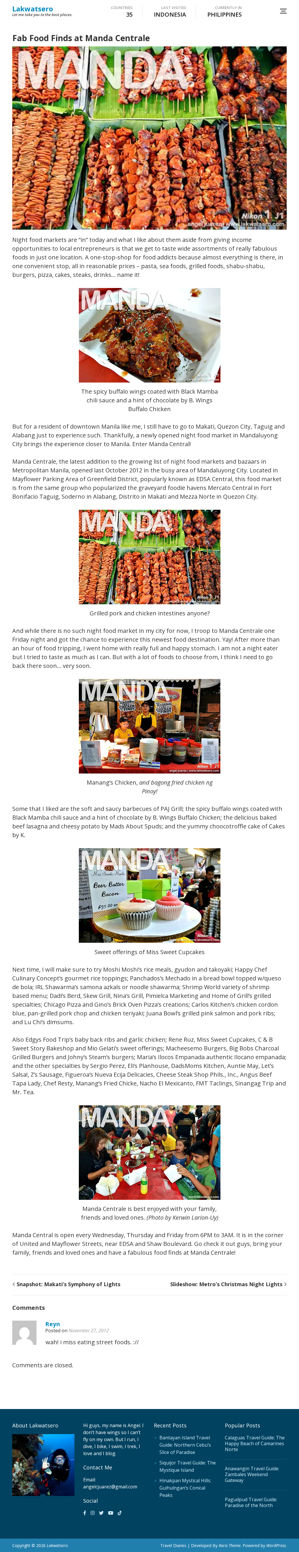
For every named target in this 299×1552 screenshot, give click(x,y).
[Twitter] (101, 1513)
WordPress (276, 1545)
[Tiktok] (120, 1513)
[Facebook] (84, 1513)
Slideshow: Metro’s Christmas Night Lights (226, 1284)
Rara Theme (230, 1545)
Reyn (52, 1324)
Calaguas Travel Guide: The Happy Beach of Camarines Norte (255, 1443)
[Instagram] (93, 1513)
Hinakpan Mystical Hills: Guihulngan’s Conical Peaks (185, 1487)
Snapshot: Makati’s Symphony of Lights (68, 1284)
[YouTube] (110, 1513)
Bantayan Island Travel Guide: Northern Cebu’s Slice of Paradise (185, 1444)
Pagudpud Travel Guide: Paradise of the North (251, 1502)
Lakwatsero (32, 8)
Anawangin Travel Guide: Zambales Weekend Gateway (252, 1474)
